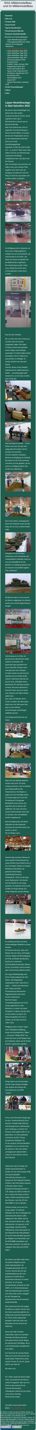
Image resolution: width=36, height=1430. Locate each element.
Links (7, 93)
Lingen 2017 (11, 80)
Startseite (8, 16)
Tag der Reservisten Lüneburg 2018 (16, 83)
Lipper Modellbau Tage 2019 (17, 53)
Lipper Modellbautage (18, 1408)
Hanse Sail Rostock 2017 (16, 69)
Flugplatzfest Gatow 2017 (16, 66)
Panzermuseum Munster (14, 31)
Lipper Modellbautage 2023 (16, 40)
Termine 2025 (10, 22)
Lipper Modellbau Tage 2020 (17, 51)
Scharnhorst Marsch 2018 (16, 60)
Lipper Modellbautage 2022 (16, 48)
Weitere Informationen (7, 1429)
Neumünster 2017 (13, 75)
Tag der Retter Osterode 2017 (17, 71)
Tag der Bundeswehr (13, 28)
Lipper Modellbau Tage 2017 (17, 57)
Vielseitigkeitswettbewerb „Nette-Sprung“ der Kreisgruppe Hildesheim (17, 44)
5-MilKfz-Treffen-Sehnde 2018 (17, 64)
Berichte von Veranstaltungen (16, 37)
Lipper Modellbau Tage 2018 (17, 55)
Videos (7, 90)
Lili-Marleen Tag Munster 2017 (17, 73)
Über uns (8, 19)
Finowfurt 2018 (12, 62)
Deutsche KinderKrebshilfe (15, 34)
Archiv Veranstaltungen (14, 87)
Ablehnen (17, 1427)
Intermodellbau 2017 (14, 78)
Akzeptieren (5, 1427)
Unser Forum (10, 25)
